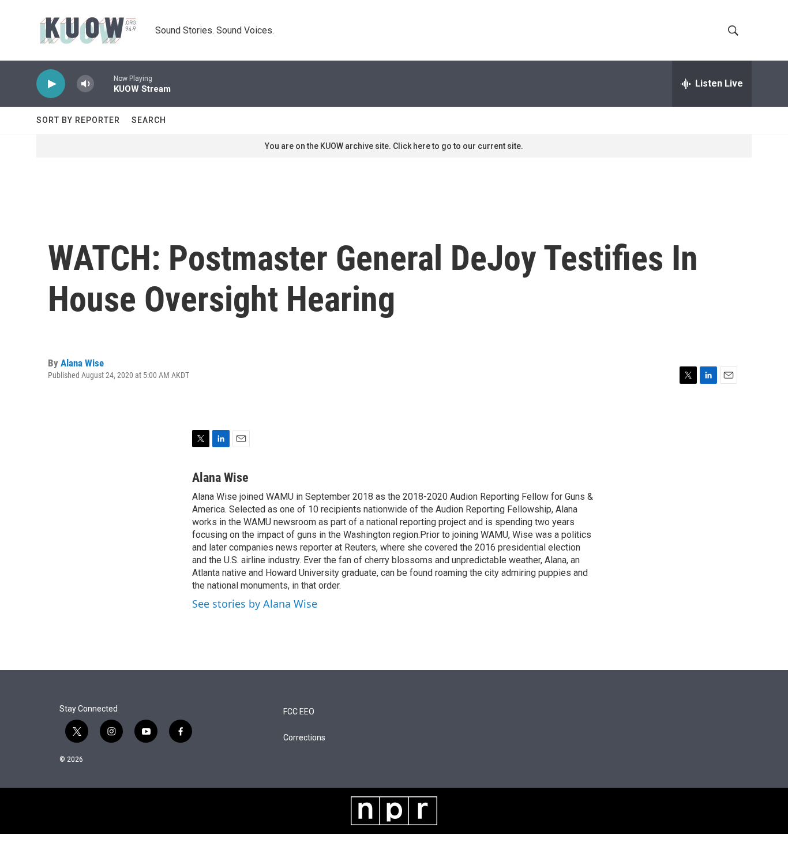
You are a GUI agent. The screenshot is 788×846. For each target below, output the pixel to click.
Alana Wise (82, 363)
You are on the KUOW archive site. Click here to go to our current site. (394, 146)
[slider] (104, 83)
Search (149, 120)
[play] (51, 84)
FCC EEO (298, 712)
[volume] (85, 84)
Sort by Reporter (78, 120)
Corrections (304, 737)
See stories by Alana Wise (254, 604)
